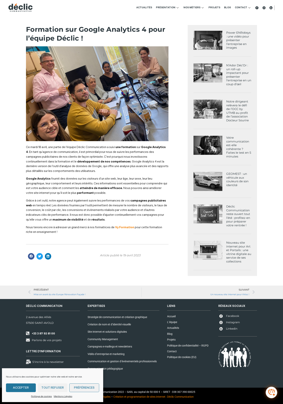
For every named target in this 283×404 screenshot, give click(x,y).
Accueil (171, 316)
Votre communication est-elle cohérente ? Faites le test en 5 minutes (238, 147)
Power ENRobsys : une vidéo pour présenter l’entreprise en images (238, 40)
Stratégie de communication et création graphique (117, 317)
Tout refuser (52, 388)
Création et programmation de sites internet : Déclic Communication (153, 396)
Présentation (165, 7)
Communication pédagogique (105, 368)
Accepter (21, 388)
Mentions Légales (63, 396)
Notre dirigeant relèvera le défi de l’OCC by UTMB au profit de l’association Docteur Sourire (237, 111)
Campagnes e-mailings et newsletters (110, 346)
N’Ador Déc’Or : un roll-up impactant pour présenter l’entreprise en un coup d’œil (238, 74)
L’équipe (172, 322)
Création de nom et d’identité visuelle (109, 324)
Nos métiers (191, 7)
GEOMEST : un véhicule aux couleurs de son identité (237, 179)
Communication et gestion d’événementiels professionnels (122, 361)
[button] (31, 256)
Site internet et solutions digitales (107, 331)
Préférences (84, 388)
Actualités (144, 7)
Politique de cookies (41, 396)
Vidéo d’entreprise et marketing (106, 354)
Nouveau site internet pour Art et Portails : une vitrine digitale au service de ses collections (238, 252)
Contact (241, 7)
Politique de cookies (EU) (181, 357)
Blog (227, 7)
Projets (214, 7)
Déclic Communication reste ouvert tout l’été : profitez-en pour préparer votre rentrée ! (238, 216)
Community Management (103, 339)
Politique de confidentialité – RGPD (187, 345)
